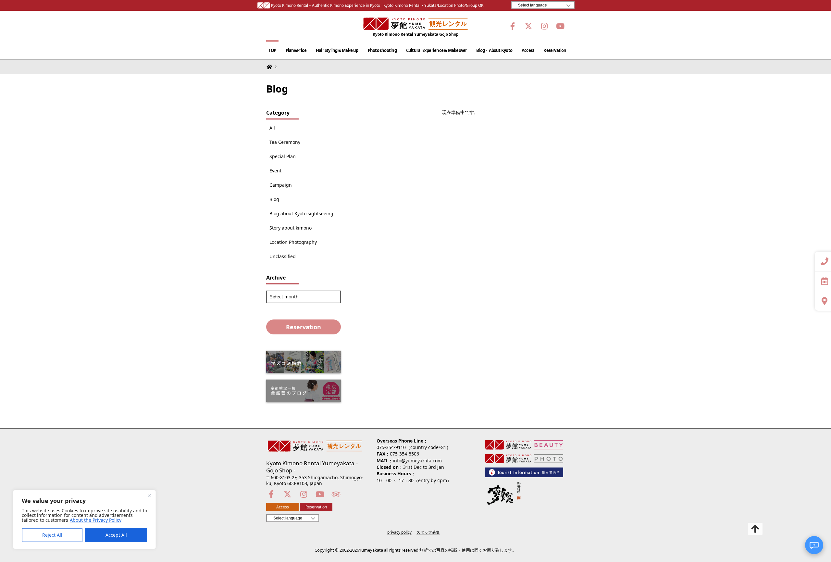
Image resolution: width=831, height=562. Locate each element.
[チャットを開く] (814, 545)
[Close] (149, 495)
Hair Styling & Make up (337, 50)
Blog (274, 199)
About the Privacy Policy (95, 520)
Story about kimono (290, 228)
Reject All (52, 535)
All (272, 128)
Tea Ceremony (284, 142)
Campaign (280, 185)
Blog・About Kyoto (494, 50)
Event (275, 171)
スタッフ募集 (428, 532)
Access (528, 50)
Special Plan (282, 156)
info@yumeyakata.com (417, 460)
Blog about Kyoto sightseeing (301, 213)
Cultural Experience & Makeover (436, 50)
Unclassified (282, 256)
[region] (84, 519)
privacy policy (399, 532)
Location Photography (293, 242)
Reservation (554, 50)
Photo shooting (382, 50)
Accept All (116, 535)
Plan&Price (296, 50)
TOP (272, 50)
